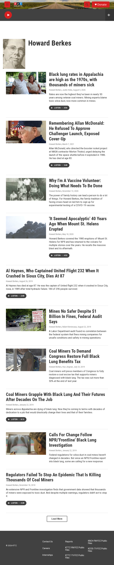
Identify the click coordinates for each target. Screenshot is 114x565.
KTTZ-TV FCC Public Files (74, 556)
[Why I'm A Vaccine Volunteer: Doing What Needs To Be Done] (26, 189)
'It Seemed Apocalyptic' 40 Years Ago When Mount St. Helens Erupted (78, 224)
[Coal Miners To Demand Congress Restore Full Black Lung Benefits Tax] (26, 360)
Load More (57, 518)
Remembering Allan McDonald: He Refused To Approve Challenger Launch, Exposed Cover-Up (76, 131)
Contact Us (47, 542)
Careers (46, 548)
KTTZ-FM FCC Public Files (74, 548)
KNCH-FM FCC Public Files (97, 542)
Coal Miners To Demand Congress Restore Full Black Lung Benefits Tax (74, 356)
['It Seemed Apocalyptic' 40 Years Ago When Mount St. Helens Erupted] (26, 227)
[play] (8, 15)
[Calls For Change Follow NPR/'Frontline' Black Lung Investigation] (26, 443)
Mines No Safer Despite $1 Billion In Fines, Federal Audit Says (75, 316)
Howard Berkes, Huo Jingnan (61, 367)
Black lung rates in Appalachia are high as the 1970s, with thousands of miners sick (76, 79)
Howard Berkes (55, 144)
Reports (69, 542)
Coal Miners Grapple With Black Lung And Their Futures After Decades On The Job (55, 397)
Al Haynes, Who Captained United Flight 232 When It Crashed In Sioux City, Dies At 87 (52, 273)
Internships (47, 555)
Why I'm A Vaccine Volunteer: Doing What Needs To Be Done (75, 183)
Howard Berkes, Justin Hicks (60, 90)
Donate (102, 4)
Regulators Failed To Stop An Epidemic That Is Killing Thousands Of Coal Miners (53, 477)
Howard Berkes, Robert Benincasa (63, 327)
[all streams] (109, 15)
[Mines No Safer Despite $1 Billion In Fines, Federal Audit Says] (26, 320)
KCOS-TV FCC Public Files (97, 550)
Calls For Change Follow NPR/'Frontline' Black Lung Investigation (72, 440)
